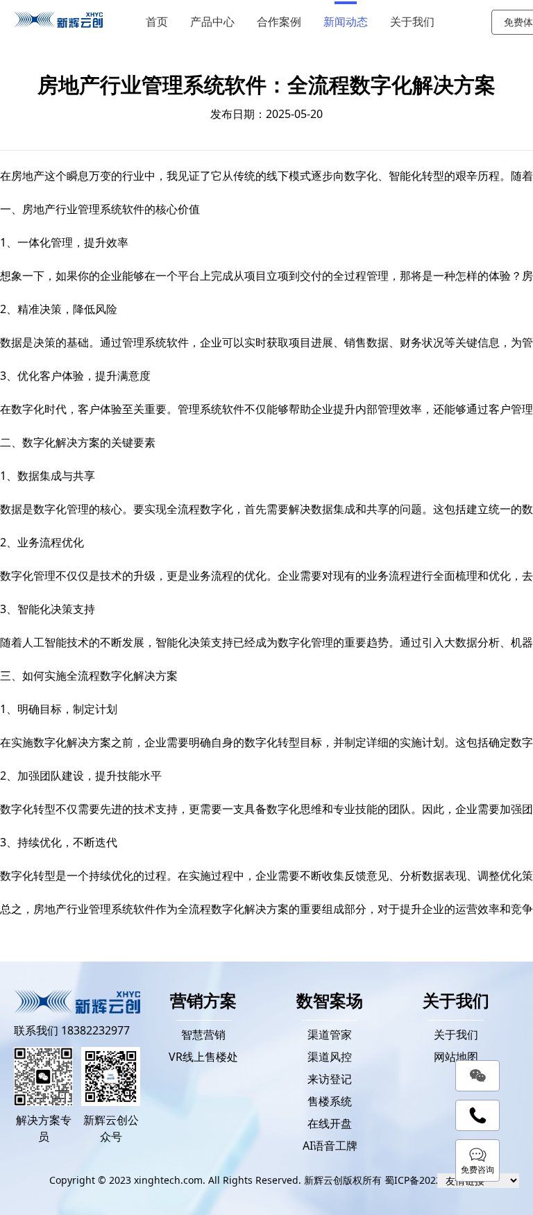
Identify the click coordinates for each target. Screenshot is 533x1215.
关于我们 (412, 22)
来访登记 (329, 1079)
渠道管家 (329, 1034)
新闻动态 (345, 22)
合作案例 (279, 22)
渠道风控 (329, 1056)
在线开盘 (329, 1123)
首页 (157, 22)
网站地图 (456, 1056)
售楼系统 (329, 1101)
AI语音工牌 (330, 1145)
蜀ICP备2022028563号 (434, 1180)
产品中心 (212, 22)
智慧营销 (203, 1034)
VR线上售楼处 (203, 1056)
